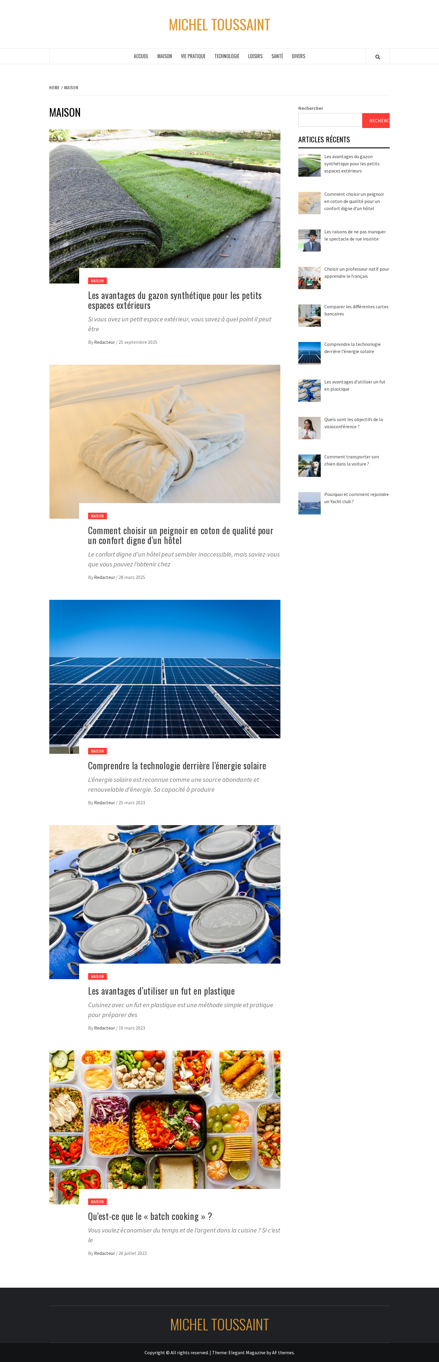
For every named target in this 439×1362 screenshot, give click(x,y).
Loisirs (255, 56)
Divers (298, 56)
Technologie (226, 56)
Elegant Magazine (246, 1352)
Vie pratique (193, 56)
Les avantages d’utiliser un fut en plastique (161, 990)
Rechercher (310, 108)
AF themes (283, 1352)
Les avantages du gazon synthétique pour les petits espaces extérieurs (175, 300)
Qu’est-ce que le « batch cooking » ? (150, 1216)
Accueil (141, 56)
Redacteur (105, 342)
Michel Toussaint (219, 24)
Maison (164, 56)
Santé (277, 56)
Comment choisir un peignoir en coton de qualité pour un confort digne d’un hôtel (180, 535)
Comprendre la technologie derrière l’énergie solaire (177, 765)
